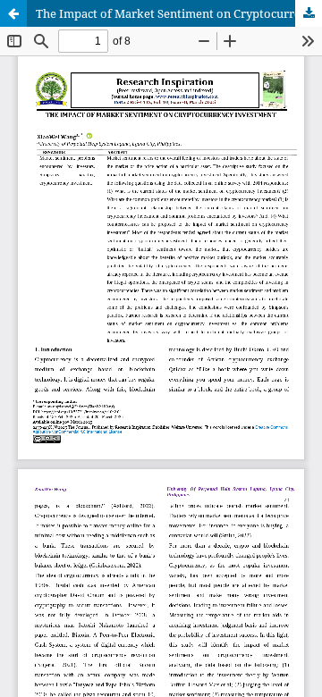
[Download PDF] (308, 13)
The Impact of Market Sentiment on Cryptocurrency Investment (179, 13)
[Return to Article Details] (13, 13)
